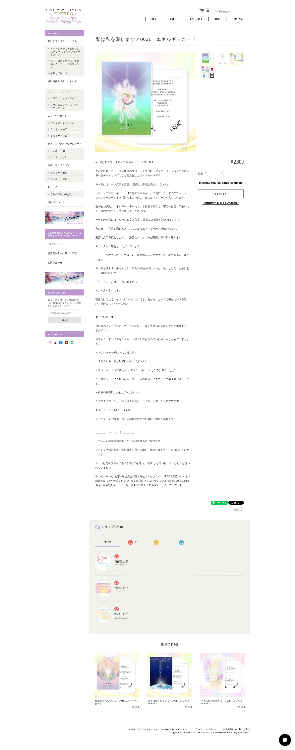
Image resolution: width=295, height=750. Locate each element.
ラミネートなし (58, 135)
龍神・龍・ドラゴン (58, 165)
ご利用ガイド (55, 244)
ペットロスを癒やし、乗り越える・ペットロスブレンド (64, 63)
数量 (200, 173)
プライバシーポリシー (205, 729)
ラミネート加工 (58, 129)
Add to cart (221, 193)
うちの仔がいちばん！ (62, 194)
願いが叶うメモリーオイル (62, 41)
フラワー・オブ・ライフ (63, 98)
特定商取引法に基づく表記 (62, 253)
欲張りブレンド (58, 73)
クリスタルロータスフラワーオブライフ (64, 106)
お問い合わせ (55, 262)
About (174, 19)
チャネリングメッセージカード (64, 143)
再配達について (56, 202)
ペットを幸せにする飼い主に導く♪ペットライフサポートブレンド (65, 51)
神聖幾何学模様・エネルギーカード (64, 83)
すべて (108, 542)
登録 (64, 320)
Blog (218, 19)
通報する (238, 510)
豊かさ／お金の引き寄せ (63, 123)
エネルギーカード (57, 115)
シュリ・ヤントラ (60, 92)
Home (155, 19)
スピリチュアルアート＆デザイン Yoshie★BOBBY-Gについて (157, 729)
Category (196, 19)
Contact (238, 19)
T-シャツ (52, 186)
